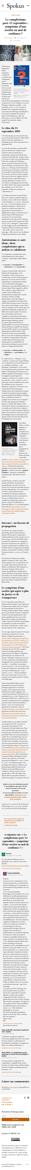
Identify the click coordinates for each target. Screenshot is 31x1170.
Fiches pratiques (7, 1102)
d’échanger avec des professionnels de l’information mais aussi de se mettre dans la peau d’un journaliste (15, 715)
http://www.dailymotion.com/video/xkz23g (15, 866)
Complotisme (15, 15)
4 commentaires (17, 40)
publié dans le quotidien (20, 464)
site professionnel (16, 806)
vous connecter (13, 1087)
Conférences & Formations (7, 1099)
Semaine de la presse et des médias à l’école (15, 709)
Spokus (15, 5)
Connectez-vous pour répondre (11, 868)
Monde (4, 466)
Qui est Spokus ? (7, 1104)
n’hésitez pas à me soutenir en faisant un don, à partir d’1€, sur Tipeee (15, 797)
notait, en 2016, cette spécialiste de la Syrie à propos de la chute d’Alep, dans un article (15, 462)
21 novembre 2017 (21, 38)
